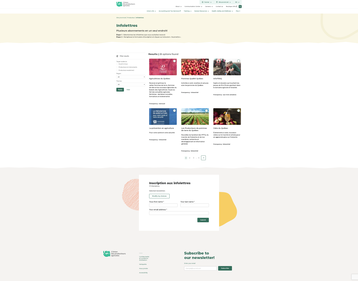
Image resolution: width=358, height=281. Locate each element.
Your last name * (187, 202)
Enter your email (206, 266)
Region (118, 73)
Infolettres (140, 17)
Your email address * (158, 210)
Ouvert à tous (123, 64)
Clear (128, 89)
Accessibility (143, 273)
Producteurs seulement (126, 70)
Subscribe (225, 268)
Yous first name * (156, 202)
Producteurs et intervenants (128, 67)
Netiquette (143, 264)
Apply (120, 89)
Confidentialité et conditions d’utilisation (144, 258)
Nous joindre (143, 268)
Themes (119, 81)
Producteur (131, 17)
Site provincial (121, 17)
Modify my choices (159, 196)
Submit (203, 220)
